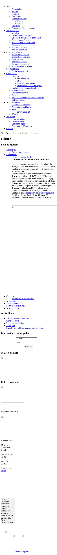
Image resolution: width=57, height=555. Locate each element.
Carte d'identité (12, 321)
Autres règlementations (26, 83)
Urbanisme (16, 76)
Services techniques (20, 93)
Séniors (15, 114)
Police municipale (19, 47)
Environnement (18, 90)
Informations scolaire (20, 54)
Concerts (10, 296)
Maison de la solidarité (21, 105)
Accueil (16, 133)
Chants (20, 21)
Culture (9, 128)
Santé (14, 109)
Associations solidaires (21, 107)
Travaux (15, 95)
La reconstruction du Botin (23, 157)
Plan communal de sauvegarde (29, 85)
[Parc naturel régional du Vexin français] (17, 538)
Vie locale (10, 116)
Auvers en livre (12, 308)
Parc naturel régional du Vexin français (28, 97)
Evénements (11, 154)
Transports (10, 325)
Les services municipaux (22, 35)
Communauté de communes (23, 28)
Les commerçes (18, 124)
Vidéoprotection (18, 100)
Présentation (17, 9)
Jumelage (15, 14)
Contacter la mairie (6, 469)
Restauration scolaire (20, 64)
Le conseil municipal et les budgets (26, 38)
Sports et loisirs (12, 69)
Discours (20, 23)
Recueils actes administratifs (23, 42)
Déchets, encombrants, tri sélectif (25, 88)
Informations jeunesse (21, 57)
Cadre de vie (11, 73)
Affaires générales (19, 50)
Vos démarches (23, 78)
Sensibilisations (12, 303)
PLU (19, 81)
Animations (11, 301)
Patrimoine (16, 16)
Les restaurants (18, 121)
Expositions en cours (20, 152)
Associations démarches (22, 126)
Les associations (18, 119)
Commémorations (19, 19)
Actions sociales (13, 102)
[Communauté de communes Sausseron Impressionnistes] (16, 534)
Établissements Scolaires (22, 66)
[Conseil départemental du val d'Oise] (25, 538)
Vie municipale (12, 30)
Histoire (15, 11)
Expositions (11, 150)
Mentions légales (21, 551)
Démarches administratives (17, 318)
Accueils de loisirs (19, 62)
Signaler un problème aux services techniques (25, 328)
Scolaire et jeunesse (14, 52)
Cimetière (16, 26)
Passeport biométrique (15, 323)
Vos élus (15, 33)
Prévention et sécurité (21, 40)
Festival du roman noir (15, 306)
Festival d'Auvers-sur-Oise (23, 298)
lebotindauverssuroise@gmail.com (40, 193)
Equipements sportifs (20, 71)
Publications (17, 45)
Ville (8, 7)
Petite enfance (17, 59)
